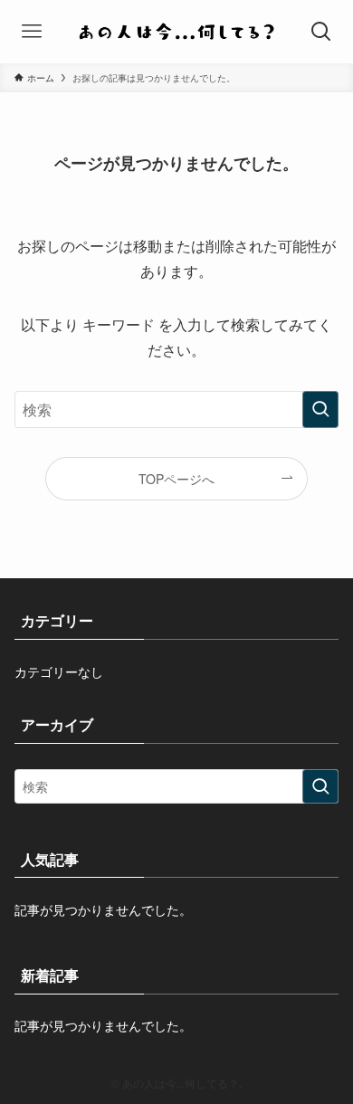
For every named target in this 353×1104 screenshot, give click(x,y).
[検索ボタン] (321, 31)
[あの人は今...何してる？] (176, 31)
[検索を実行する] (320, 409)
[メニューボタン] (31, 31)
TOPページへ (176, 479)
